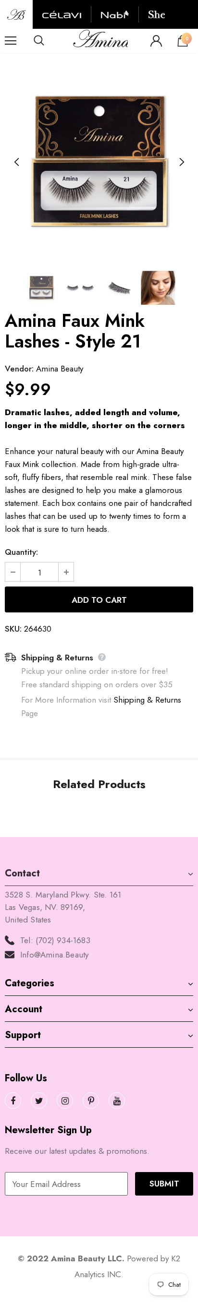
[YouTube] (117, 1100)
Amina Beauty (59, 368)
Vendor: (19, 368)
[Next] (181, 162)
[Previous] (17, 162)
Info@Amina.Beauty (54, 954)
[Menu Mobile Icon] (10, 41)
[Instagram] (65, 1100)
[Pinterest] (91, 1100)
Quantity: (21, 552)
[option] (99, 162)
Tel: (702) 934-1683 (55, 940)
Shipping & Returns (147, 700)
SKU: (13, 629)
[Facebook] (13, 1100)
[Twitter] (39, 1100)
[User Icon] (156, 41)
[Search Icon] (48, 41)
